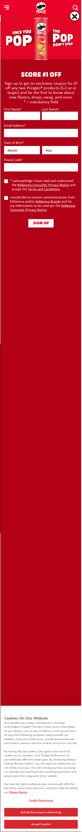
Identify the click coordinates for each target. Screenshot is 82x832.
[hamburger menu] (7, 7)
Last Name (50, 109)
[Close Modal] (75, 16)
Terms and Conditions (44, 189)
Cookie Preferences (41, 800)
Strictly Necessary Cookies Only (41, 812)
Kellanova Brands (48, 201)
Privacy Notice (18, 792)
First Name (13, 109)
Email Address (15, 125)
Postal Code (13, 159)
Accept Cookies (41, 824)
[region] (41, 768)
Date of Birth (14, 142)
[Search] (75, 7)
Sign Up (41, 223)
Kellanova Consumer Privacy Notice (43, 185)
